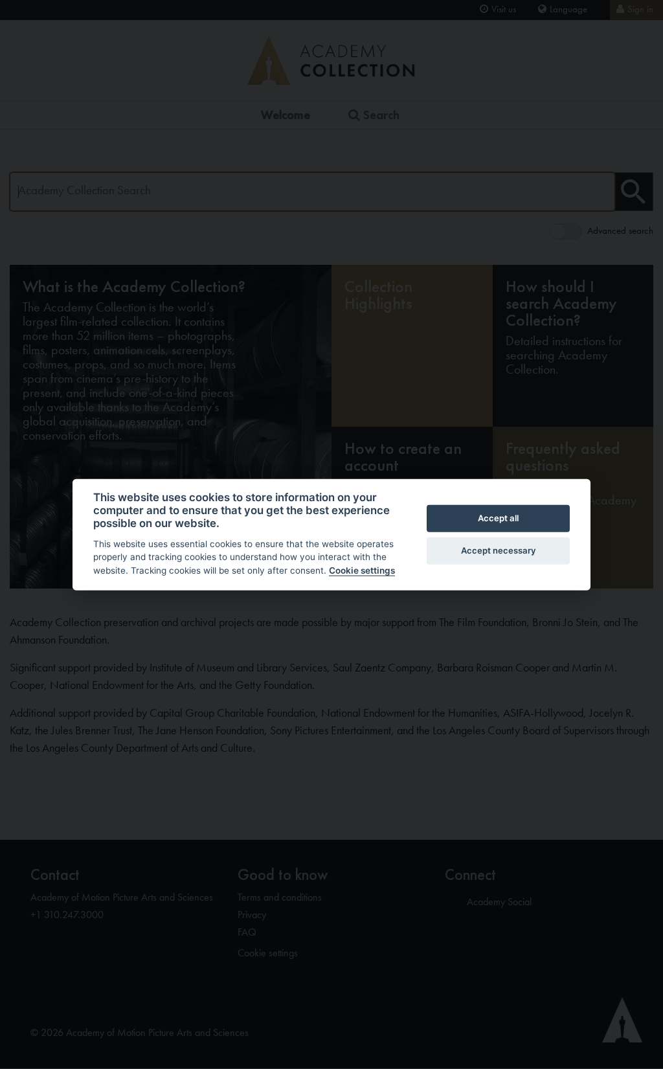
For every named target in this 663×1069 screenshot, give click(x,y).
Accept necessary (498, 550)
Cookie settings (362, 570)
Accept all (498, 518)
